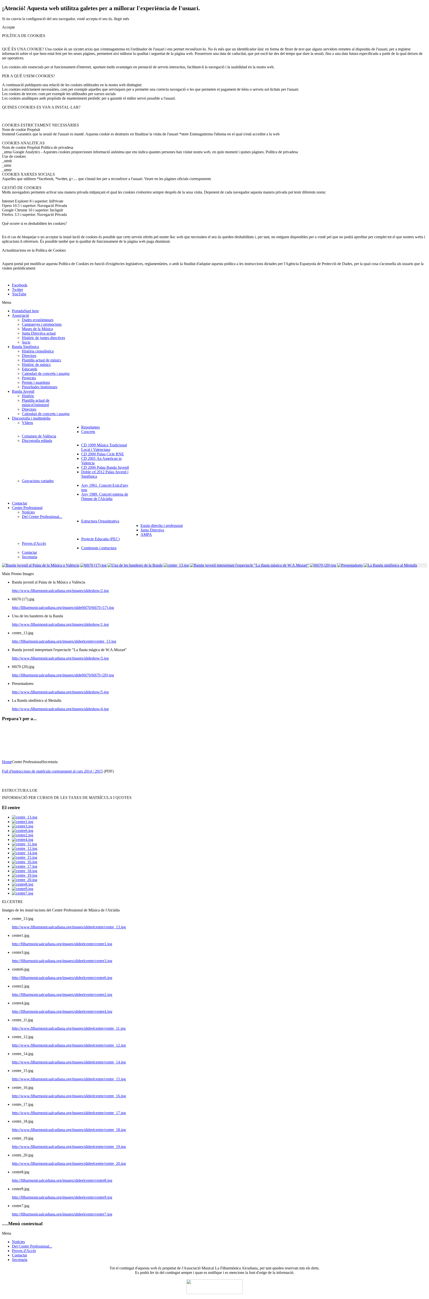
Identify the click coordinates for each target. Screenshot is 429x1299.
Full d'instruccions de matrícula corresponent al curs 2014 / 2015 (52, 771)
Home (7, 762)
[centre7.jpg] (22, 893)
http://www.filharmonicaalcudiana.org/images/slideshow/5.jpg (60, 692)
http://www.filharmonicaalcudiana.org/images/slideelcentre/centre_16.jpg (69, 1096)
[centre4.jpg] (22, 839)
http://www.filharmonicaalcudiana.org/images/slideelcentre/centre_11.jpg (69, 1028)
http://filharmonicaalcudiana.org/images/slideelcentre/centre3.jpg (62, 961)
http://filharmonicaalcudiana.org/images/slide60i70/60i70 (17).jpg (63, 607)
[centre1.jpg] (22, 822)
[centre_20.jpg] (24, 880)
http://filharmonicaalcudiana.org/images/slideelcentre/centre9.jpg (62, 1197)
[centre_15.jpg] (24, 857)
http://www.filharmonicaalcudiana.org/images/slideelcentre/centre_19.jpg (69, 1146)
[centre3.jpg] (22, 826)
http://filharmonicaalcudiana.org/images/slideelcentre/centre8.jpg (62, 1180)
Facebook (19, 285)
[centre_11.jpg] (24, 844)
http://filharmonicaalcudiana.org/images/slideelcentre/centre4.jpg (62, 1011)
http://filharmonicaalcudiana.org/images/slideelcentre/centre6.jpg (62, 978)
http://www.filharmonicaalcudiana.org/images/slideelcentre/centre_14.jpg (69, 1062)
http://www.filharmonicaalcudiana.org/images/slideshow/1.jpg (60, 624)
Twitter (17, 289)
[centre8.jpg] (22, 884)
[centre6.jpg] (22, 830)
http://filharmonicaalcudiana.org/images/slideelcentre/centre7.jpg (62, 1214)
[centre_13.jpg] (24, 817)
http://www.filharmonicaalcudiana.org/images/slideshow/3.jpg (60, 658)
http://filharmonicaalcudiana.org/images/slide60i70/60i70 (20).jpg (63, 675)
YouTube (19, 294)
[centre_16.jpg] (24, 862)
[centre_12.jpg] (24, 848)
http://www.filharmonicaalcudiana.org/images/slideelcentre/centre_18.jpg (69, 1130)
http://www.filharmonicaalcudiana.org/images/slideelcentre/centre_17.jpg (69, 1113)
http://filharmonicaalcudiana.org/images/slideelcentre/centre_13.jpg (64, 641)
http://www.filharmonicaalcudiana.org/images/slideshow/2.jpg (60, 591)
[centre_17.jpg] (24, 866)
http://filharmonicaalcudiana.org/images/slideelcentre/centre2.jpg (62, 994)
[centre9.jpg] (22, 889)
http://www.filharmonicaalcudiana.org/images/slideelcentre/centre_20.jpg (69, 1163)
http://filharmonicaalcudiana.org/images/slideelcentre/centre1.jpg (62, 944)
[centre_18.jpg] (24, 871)
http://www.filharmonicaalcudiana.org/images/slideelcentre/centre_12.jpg (69, 1045)
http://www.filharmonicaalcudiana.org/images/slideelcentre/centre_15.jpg (69, 1079)
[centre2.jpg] (22, 835)
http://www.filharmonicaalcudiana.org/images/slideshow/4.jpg (60, 709)
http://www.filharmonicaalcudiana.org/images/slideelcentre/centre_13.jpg (69, 927)
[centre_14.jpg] (24, 853)
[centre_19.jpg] (24, 875)
